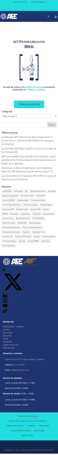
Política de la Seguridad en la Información (27, 421)
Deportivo (7, 335)
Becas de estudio (27, 195)
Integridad (36, 214)
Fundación (7, 341)
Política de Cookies (15, 425)
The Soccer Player (9, 241)
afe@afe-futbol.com (20, 370)
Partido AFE (22, 223)
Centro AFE (40, 195)
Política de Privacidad (27, 416)
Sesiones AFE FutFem (23, 236)
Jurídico (6, 329)
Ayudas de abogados (10, 195)
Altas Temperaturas (37, 191)
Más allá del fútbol (23, 218)
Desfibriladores (46, 205)
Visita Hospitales (9, 245)
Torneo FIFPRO (33, 241)
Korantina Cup (8, 218)
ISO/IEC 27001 (27, 435)
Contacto (31, 425)
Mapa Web (44, 425)
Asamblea (51, 191)
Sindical (37, 236)
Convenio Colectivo (30, 205)
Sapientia (26, 232)
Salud (5, 338)
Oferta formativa (9, 223)
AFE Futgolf (18, 191)
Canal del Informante (20, 430)
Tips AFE (22, 241)
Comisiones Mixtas (38, 200)
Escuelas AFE (35, 209)
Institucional (25, 214)
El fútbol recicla (22, 209)
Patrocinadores (35, 223)
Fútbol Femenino (10, 345)
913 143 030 (19, 364)
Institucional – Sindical (13, 326)
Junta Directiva (48, 214)
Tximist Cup (45, 241)
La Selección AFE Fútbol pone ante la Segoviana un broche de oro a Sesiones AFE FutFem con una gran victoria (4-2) (27, 140)
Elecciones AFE (8, 209)
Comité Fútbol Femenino (12, 205)
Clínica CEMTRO (9, 200)
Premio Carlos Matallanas (32, 227)
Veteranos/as (9, 347)
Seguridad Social (38, 232)
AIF (26, 191)
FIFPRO (5, 214)
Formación (7, 332)
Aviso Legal (39, 430)
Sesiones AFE (8, 236)
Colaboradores (22, 200)
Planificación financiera (11, 227)
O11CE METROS (38, 218)
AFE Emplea (7, 191)
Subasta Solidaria (48, 236)
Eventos (46, 209)
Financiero (14, 214)
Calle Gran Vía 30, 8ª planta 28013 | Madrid (24, 359)
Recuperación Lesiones (11, 232)
